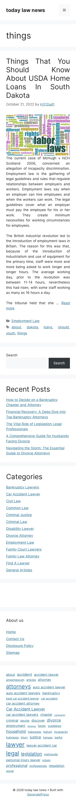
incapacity (61, 731)
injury (24, 737)
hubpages (34, 731)
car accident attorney (23, 703)
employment (15, 726)
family (42, 726)
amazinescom (15, 679)
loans (48, 327)
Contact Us (15, 639)
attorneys (18, 686)
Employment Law (26, 321)
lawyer (15, 744)
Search (11, 355)
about (16, 327)
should (63, 327)
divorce (54, 720)
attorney (44, 680)
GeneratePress (38, 794)
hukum (47, 731)
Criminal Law (16, 522)
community (59, 715)
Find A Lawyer (18, 563)
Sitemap (12, 653)
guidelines (54, 726)
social (10, 771)
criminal (12, 720)
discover (38, 720)
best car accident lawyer (22, 698)
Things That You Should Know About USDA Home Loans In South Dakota (38, 78)
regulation (56, 766)
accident (24, 674)
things (22, 333)
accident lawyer (46, 675)
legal (12, 753)
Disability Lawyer (20, 529)
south (10, 333)
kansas (47, 737)
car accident (49, 698)
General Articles (19, 570)
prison (46, 760)
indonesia (12, 737)
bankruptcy (51, 693)
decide (24, 720)
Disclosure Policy (19, 646)
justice (35, 737)
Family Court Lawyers (24, 549)
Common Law (17, 508)
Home (11, 632)
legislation (31, 753)
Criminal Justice (19, 515)
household (16, 731)
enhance (31, 726)
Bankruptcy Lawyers (22, 487)
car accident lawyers (22, 715)
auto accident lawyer (49, 687)
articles (31, 679)
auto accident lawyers (23, 693)
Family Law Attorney (22, 556)
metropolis (51, 754)
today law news (25, 10)
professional (16, 765)
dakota (32, 327)
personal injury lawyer (23, 760)
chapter (46, 715)
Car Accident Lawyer (23, 494)
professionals (38, 766)
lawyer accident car (42, 745)
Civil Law (13, 501)
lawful (58, 737)
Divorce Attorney (19, 536)
